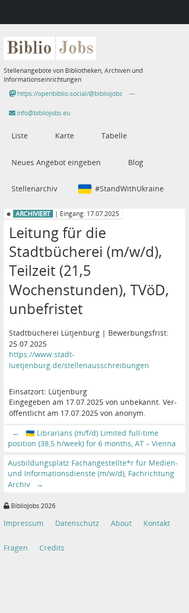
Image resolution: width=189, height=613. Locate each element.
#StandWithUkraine (129, 188)
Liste (20, 136)
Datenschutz (77, 523)
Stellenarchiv (34, 188)
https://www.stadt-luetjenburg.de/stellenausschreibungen (79, 359)
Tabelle (114, 136)
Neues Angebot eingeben (56, 162)
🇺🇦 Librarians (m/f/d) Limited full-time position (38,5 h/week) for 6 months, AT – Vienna (92, 438)
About (121, 523)
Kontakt (156, 523)
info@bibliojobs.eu (42, 113)
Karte (64, 136)
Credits (52, 548)
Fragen (16, 548)
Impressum (24, 523)
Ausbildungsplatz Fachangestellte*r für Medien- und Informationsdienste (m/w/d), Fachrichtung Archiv (93, 473)
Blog (135, 162)
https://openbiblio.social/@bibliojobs (69, 93)
